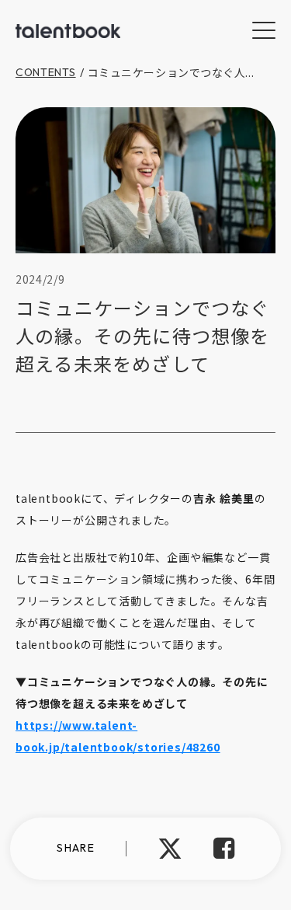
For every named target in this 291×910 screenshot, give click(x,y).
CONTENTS (46, 72)
